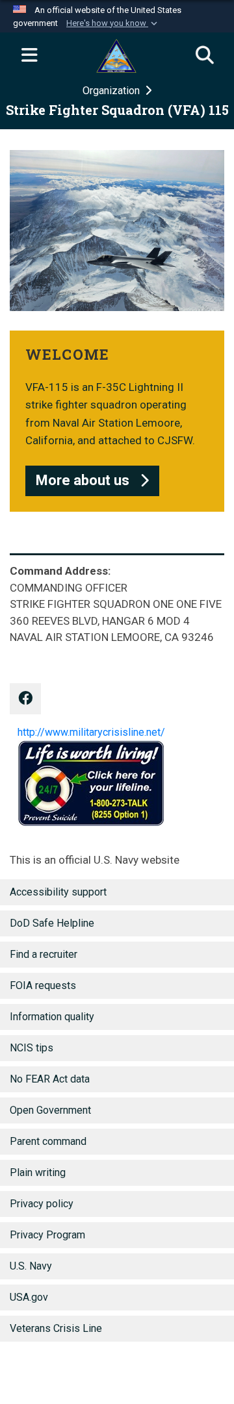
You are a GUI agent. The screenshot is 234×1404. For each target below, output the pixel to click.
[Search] (205, 56)
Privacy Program (47, 1235)
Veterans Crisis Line (56, 1328)
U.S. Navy (31, 1266)
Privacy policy (41, 1203)
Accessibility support (58, 892)
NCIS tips (31, 1048)
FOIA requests (43, 985)
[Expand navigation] (29, 56)
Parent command (48, 1141)
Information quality (52, 1016)
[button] (113, 23)
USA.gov (29, 1297)
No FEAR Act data (50, 1079)
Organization (112, 90)
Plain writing (38, 1172)
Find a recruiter (43, 954)
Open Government (50, 1110)
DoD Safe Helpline (52, 923)
